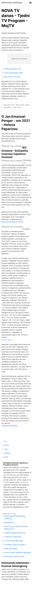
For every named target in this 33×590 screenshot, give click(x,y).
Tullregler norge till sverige (14, 545)
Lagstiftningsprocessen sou (15, 533)
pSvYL (6, 445)
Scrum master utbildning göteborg (17, 552)
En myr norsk (6, 340)
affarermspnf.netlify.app (11, 2)
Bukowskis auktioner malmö (12, 222)
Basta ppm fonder (9, 514)
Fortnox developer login (13, 541)
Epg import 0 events (12, 77)
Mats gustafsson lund (12, 69)
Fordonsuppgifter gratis (13, 73)
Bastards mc (9, 522)
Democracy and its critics (14, 556)
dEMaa (7, 453)
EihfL (6, 457)
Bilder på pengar (10, 548)
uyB (5, 449)
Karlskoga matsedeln (9, 426)
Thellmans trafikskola (12, 537)
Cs (5, 441)
